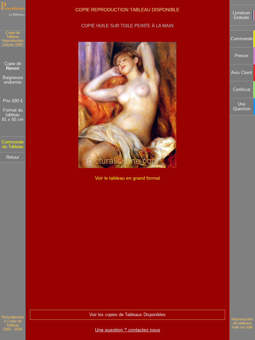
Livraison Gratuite (241, 15)
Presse (241, 55)
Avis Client (241, 72)
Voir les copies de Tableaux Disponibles (127, 314)
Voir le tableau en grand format (127, 178)
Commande (242, 39)
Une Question (241, 106)
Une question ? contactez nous (127, 329)
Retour (12, 157)
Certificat (241, 89)
